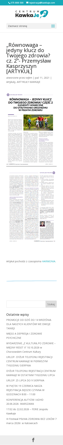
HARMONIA (48, 261)
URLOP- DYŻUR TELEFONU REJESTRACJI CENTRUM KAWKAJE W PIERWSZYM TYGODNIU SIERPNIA (29, 361)
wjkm (29, 77)
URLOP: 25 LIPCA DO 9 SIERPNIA (25, 380)
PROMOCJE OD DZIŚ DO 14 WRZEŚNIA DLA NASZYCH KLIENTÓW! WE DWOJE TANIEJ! (28, 324)
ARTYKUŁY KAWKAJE (28, 82)
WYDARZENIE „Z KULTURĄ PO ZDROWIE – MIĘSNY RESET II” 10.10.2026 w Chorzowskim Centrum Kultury (31, 347)
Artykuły (10, 82)
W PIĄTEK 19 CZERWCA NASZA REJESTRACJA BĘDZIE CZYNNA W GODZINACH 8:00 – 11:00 (25, 390)
